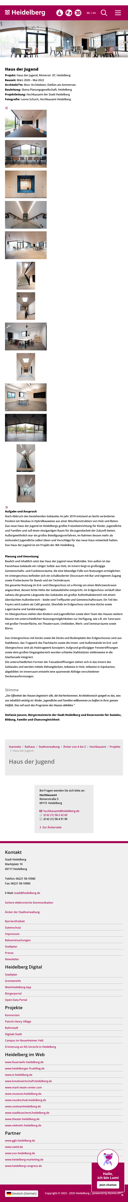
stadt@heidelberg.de (27, 893)
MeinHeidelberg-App (18, 987)
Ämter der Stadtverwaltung (22, 912)
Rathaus (30, 747)
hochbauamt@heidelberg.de (61, 811)
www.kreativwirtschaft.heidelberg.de (28, 1081)
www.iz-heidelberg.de (18, 1075)
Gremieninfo (13, 981)
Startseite (15, 747)
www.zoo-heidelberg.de (20, 1153)
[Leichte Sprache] (78, 12)
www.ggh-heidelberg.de (20, 1140)
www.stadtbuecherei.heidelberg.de (27, 1113)
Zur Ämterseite (52, 827)
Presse (9, 953)
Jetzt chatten (108, 1185)
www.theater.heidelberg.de (22, 1119)
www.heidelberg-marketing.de (24, 1159)
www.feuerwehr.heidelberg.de (24, 1062)
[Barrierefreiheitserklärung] (59, 12)
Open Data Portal (16, 1000)
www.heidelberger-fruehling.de (24, 1068)
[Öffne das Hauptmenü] (118, 13)
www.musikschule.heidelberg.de (25, 1100)
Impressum (12, 934)
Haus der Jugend (32, 761)
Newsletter (12, 959)
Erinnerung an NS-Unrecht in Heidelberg (30, 1047)
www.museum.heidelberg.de (23, 1094)
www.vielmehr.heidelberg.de (23, 1125)
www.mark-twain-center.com (23, 1087)
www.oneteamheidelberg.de (23, 1106)
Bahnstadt (11, 1028)
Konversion (12, 1015)
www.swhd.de (14, 1147)
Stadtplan (11, 946)
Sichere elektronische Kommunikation (29, 902)
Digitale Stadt (13, 1034)
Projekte (115, 747)
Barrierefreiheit (15, 921)
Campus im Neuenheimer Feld (24, 1040)
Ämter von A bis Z (74, 747)
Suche (105, 13)
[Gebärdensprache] (69, 12)
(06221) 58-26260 (55, 815)
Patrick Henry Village (18, 1021)
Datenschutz (13, 927)
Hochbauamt (98, 747)
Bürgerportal (13, 993)
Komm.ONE (115, 1193)
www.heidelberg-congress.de (23, 1166)
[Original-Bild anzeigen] (26, 123)
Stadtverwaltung (49, 747)
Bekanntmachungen (18, 940)
